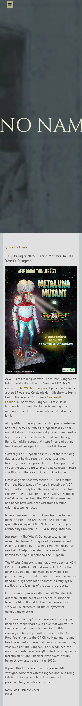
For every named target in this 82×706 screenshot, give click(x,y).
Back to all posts (17, 247)
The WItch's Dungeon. (33, 388)
